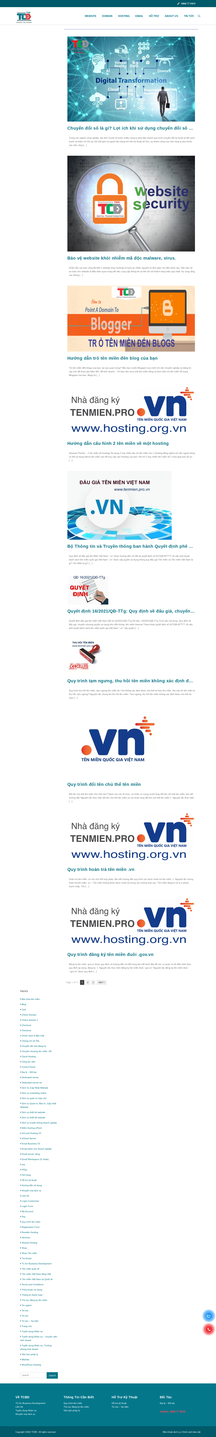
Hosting (124, 16)
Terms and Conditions (32, 1284)
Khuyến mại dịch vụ (31, 1190)
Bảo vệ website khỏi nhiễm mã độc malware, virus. (121, 258)
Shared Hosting (29, 1242)
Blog (24, 1004)
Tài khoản (27, 1258)
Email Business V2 (31, 1143)
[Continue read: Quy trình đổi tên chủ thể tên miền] (118, 777)
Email (139, 16)
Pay (23, 1216)
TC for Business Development (37, 1263)
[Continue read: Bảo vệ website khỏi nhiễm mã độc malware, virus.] (131, 250)
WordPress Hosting (31, 1364)
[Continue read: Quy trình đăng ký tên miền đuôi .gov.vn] (131, 947)
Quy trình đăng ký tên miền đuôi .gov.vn (110, 954)
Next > (101, 982)
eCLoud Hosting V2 (31, 1133)
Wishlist (25, 1359)
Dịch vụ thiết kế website (33, 1112)
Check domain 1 (30, 1020)
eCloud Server (29, 1138)
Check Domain (29, 1014)
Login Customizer (30, 1201)
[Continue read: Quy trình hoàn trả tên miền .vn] (131, 862)
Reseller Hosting (30, 1232)
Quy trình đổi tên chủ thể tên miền (104, 784)
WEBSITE (90, 16)
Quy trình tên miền (31, 1222)
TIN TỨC (189, 16)
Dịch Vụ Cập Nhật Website (35, 1088)
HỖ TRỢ (154, 16)
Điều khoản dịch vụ (172, 1432)
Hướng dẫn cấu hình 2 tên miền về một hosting (118, 443)
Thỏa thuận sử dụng (32, 1289)
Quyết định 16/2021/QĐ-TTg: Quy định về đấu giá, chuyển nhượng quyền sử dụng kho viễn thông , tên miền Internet (131, 611)
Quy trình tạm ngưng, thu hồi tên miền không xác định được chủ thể (131, 681)
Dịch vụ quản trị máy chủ (34, 1098)
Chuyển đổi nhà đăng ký (34, 1046)
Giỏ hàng (26, 1175)
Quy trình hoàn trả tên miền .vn (101, 869)
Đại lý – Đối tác (29, 1072)
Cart (24, 1009)
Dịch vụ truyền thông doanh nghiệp (39, 1122)
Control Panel (28, 1067)
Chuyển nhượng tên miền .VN (37, 1051)
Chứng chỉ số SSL (31, 1041)
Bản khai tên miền (31, 999)
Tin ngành (27, 1305)
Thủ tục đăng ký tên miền (34, 1300)
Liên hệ (25, 1195)
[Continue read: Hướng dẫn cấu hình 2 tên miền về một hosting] (131, 436)
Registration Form (31, 1227)
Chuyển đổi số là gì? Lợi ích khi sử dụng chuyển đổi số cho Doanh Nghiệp (131, 128)
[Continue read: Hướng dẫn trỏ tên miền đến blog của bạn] (131, 351)
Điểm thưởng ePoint (32, 1128)
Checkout (26, 1025)
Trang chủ (27, 1326)
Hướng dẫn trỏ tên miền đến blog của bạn (112, 358)
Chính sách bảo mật (191, 1432)
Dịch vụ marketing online (34, 1093)
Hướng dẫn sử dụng (32, 1185)
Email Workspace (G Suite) (35, 1159)
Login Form (27, 1206)
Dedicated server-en (32, 1082)
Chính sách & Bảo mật (33, 1035)
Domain (107, 16)
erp (23, 1164)
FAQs (24, 1169)
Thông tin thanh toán (32, 1295)
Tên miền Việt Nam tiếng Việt (36, 1274)
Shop (24, 1248)
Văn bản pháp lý (30, 1354)
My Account (27, 1211)
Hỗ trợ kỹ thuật (29, 1180)
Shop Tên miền (29, 1253)
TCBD (34, 1432)
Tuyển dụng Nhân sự (32, 1331)
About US (171, 16)
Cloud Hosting (29, 1056)
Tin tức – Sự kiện (30, 1321)
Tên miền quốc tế (30, 1269)
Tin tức (25, 1310)
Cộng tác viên (28, 1061)
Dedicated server (30, 1077)
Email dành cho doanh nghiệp (37, 1149)
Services (26, 1237)
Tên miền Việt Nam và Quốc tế (37, 1279)
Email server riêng (31, 1154)
